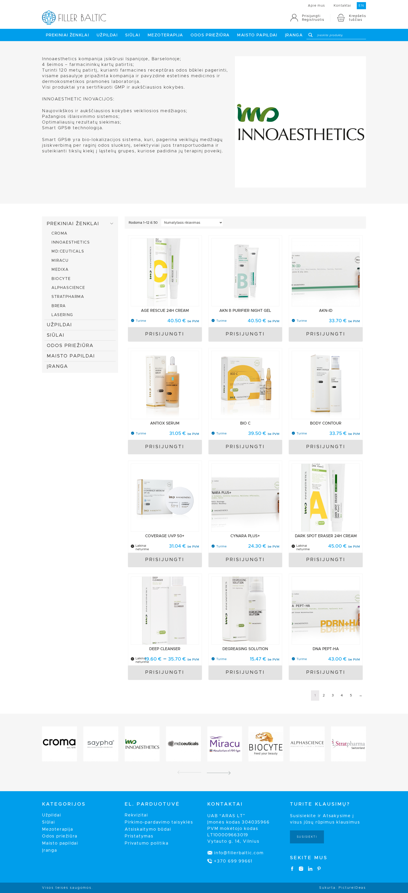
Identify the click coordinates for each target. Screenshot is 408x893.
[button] (218, 772)
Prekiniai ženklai (67, 35)
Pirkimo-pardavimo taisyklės (159, 822)
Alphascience (68, 288)
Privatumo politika (146, 843)
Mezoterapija (165, 35)
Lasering (62, 315)
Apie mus (316, 5)
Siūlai (132, 35)
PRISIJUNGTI (164, 334)
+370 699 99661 (233, 861)
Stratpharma (67, 297)
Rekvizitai (136, 815)
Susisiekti (307, 836)
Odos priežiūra (210, 35)
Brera (58, 306)
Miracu (60, 260)
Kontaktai (342, 5)
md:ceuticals (67, 251)
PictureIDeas (352, 887)
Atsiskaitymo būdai (148, 829)
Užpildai (107, 35)
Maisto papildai (257, 35)
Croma (59, 233)
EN (361, 5)
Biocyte (61, 279)
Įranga (294, 35)
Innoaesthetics (70, 242)
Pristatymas (139, 836)
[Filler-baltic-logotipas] (74, 23)
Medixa (60, 269)
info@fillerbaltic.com (239, 853)
